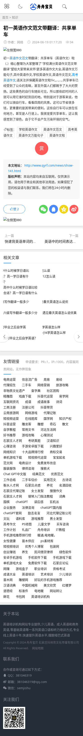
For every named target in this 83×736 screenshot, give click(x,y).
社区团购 (53, 391)
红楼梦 (66, 585)
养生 (25, 552)
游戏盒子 (22, 569)
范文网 (8, 463)
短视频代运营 (37, 457)
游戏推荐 (37, 518)
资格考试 (59, 569)
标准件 (23, 591)
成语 (28, 402)
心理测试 (47, 435)
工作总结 (9, 480)
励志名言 (34, 513)
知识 (15, 17)
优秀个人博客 (34, 546)
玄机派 (54, 502)
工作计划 (9, 529)
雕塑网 (23, 580)
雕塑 (40, 424)
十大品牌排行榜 (33, 452)
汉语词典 (9, 585)
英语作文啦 (57, 135)
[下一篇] (78, 336)
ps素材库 (47, 541)
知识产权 (65, 418)
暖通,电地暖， (47, 535)
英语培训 (28, 574)
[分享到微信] (43, 209)
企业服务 (9, 507)
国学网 (48, 418)
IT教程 (60, 529)
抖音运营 (9, 424)
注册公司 (28, 407)
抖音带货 (47, 407)
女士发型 (37, 491)
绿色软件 (65, 552)
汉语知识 (53, 440)
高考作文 (9, 524)
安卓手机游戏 (12, 557)
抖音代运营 (45, 396)
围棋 (6, 502)
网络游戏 (31, 413)
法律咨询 (28, 507)
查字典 (36, 391)
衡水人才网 (11, 485)
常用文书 (28, 429)
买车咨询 (62, 524)
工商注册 (9, 407)
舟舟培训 (43, 529)
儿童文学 (44, 524)
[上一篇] (4, 336)
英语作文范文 (19, 58)
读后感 (38, 502)
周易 (47, 379)
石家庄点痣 (33, 485)
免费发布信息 (46, 463)
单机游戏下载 (12, 457)
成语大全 (9, 574)
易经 (59, 379)
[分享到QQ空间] (63, 209)
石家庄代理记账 (14, 491)
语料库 (20, 518)
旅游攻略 (62, 385)
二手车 (26, 385)
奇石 (53, 424)
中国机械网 (29, 585)
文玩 (6, 518)
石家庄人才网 (12, 440)
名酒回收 (65, 485)
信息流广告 (29, 379)
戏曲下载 (25, 396)
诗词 (59, 402)
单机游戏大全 (12, 563)
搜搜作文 (56, 491)
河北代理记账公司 (58, 513)
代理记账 (50, 413)
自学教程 (9, 429)
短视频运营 (11, 418)
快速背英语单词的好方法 (24, 241)
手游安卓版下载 (33, 446)
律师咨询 (28, 468)
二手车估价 (29, 480)
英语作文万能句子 (31, 135)
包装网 (54, 546)
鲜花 (6, 596)
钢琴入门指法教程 (40, 496)
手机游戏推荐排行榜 (17, 535)
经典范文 (38, 474)
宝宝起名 (59, 457)
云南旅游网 (11, 413)
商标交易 (56, 452)
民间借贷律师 (43, 552)
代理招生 (9, 385)
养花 (50, 485)
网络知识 (9, 452)
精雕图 (8, 396)
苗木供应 (28, 541)
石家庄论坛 (60, 563)
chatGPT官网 (12, 513)
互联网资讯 (11, 402)
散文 (65, 424)
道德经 (8, 591)
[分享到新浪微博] (73, 209)
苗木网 (8, 580)
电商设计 (25, 463)
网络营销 (43, 385)
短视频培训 (11, 546)
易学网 (63, 396)
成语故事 (43, 402)
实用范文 (50, 480)
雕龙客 (26, 424)
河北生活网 (48, 429)
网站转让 (56, 591)
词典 (62, 496)
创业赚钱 (9, 552)
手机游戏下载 (62, 557)
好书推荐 (9, 435)
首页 (5, 17)
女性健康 (9, 541)
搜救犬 (45, 468)
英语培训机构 (40, 596)
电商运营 (9, 379)
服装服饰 (9, 468)
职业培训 (40, 569)
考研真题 (34, 440)
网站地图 (38, 648)
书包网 (20, 596)
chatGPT (22, 502)
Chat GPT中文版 (14, 474)
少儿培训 (65, 574)
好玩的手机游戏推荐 (48, 580)
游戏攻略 (28, 435)
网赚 (6, 569)
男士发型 (56, 518)
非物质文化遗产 (14, 391)
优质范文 (57, 474)
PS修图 (27, 524)
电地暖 (39, 591)
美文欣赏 (50, 585)
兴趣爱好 (56, 446)
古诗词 (66, 480)
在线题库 (31, 418)
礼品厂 (26, 529)
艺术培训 (47, 574)
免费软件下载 (37, 563)
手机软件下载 (37, 557)
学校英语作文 (28, 129)
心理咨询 (9, 446)
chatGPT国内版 (51, 507)
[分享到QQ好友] (53, 209)
